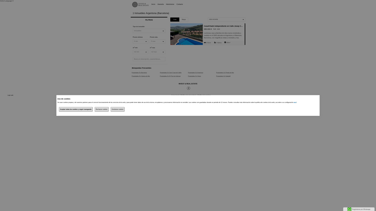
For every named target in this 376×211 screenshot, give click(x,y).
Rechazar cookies (101, 109)
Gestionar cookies (117, 109)
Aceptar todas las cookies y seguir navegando (75, 109)
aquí (295, 102)
